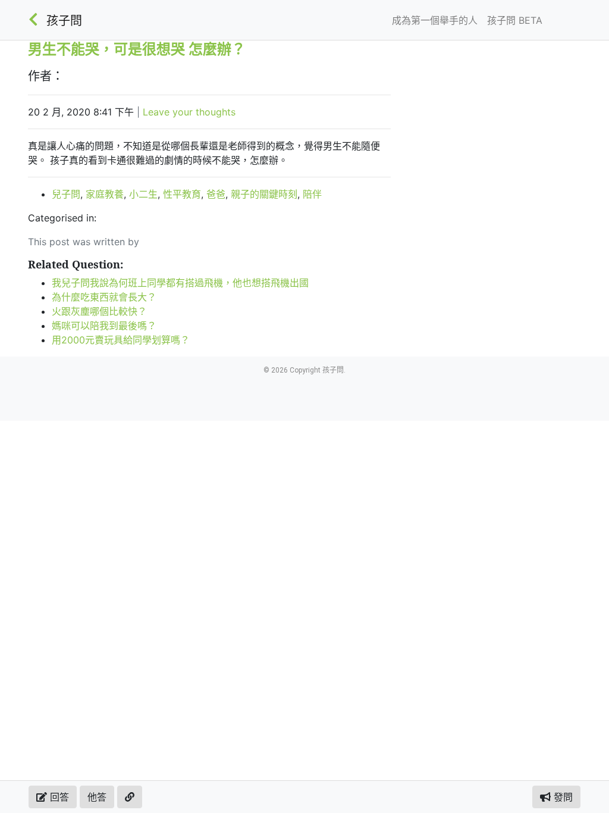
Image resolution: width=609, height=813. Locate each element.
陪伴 (312, 194)
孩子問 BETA (514, 20)
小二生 (143, 194)
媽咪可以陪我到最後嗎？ (104, 326)
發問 (562, 797)
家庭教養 (105, 194)
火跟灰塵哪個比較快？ (99, 311)
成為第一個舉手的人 (435, 20)
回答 (58, 797)
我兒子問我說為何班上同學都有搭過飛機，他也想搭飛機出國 (180, 283)
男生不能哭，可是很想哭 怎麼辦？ (137, 48)
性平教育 (182, 194)
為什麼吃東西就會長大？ (104, 297)
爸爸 (215, 194)
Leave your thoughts (189, 112)
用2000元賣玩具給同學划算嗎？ (121, 340)
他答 (96, 797)
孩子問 (64, 21)
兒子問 (66, 194)
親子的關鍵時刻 (264, 194)
